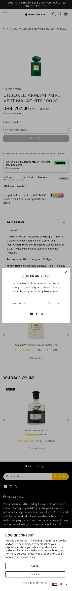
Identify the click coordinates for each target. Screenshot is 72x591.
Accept (35, 566)
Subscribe (54, 303)
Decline (35, 574)
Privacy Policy (27, 557)
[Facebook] (31, 314)
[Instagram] (36, 314)
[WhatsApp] (41, 314)
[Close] (65, 272)
